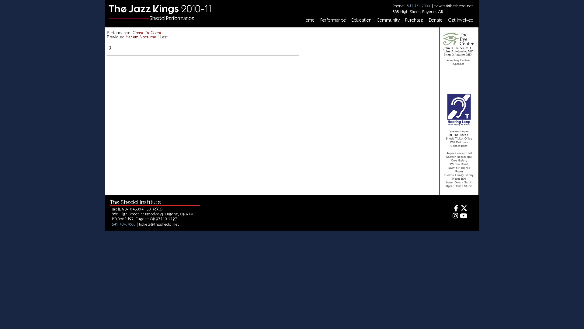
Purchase (414, 20)
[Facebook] (454, 209)
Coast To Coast (147, 32)
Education (361, 20)
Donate (436, 20)
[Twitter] (463, 209)
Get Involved (461, 20)
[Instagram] (454, 216)
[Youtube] (463, 216)
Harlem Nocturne (141, 37)
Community (388, 20)
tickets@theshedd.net (453, 5)
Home (308, 20)
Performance (333, 20)
